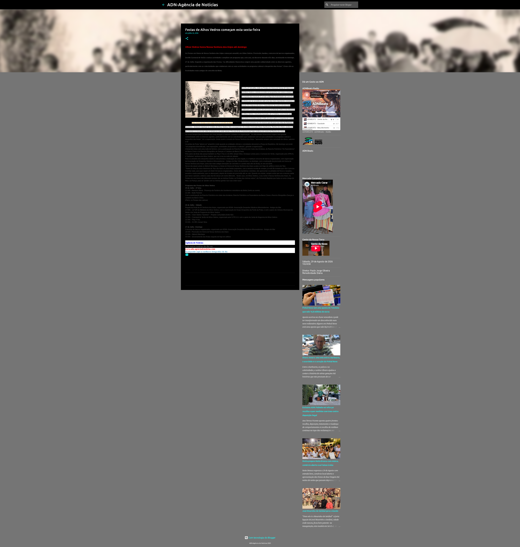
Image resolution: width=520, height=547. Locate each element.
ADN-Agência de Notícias (192, 4)
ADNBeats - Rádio (322, 132)
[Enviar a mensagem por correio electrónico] (186, 256)
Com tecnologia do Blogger (261, 537)
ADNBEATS (307, 132)
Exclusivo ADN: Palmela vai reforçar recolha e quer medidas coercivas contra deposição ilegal (320, 411)
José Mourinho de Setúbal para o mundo (320, 511)
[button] (186, 38)
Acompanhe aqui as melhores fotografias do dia (206, 252)
